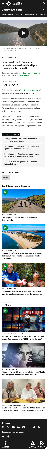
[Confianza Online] (41, 444)
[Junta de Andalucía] (32, 444)
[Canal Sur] (14, 3)
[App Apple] (3, 436)
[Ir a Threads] (34, 427)
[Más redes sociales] (44, 10)
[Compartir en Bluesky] (13, 85)
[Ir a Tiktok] (29, 427)
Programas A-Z (31, 14)
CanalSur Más (7, 14)
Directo (19, 14)
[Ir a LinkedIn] (19, 427)
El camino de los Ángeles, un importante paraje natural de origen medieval (21, 155)
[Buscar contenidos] (44, 3)
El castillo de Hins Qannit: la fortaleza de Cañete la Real (21, 163)
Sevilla (6, 177)
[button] (23, 33)
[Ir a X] (8, 427)
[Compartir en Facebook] (5, 85)
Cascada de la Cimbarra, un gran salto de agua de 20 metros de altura (21, 147)
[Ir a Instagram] (14, 427)
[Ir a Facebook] (3, 427)
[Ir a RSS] (39, 427)
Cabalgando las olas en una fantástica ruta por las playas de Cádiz (22, 140)
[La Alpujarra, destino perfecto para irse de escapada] (23, 201)
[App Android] (8, 436)
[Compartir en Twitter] (9, 85)
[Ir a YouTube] (24, 427)
